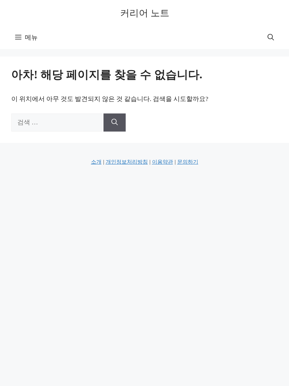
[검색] (114, 122)
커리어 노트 (144, 13)
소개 (96, 162)
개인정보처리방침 (127, 162)
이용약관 (162, 162)
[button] (270, 37)
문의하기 (187, 162)
